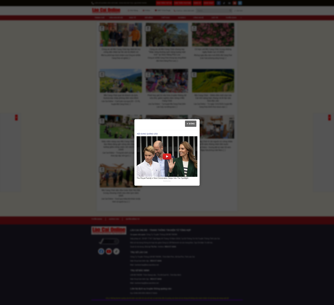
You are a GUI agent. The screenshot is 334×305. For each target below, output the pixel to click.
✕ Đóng (191, 124)
